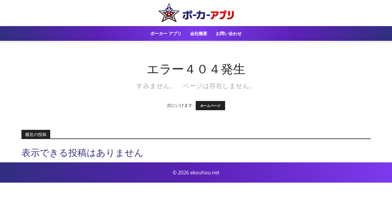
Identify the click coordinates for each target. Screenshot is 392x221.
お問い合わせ (229, 33)
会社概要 (198, 33)
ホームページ (210, 105)
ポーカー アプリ (166, 33)
